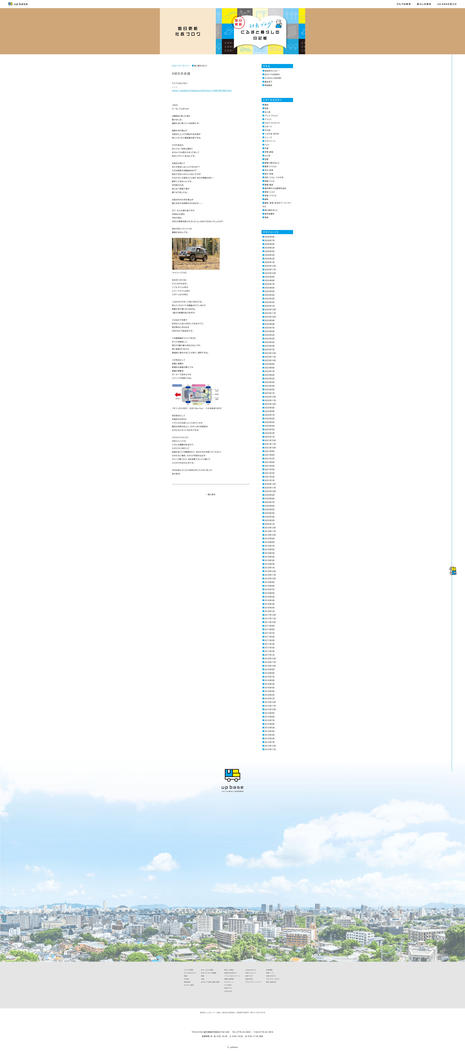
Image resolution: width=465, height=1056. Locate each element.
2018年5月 (270, 597)
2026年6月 (270, 244)
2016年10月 (270, 666)
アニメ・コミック (271, 116)
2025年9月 (270, 277)
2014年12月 (270, 746)
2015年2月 (270, 738)
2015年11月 (270, 706)
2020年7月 (270, 502)
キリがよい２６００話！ (273, 78)
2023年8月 (270, 368)
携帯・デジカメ (271, 166)
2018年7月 (270, 589)
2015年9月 (270, 713)
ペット (267, 145)
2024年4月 (270, 339)
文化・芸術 (269, 170)
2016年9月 (270, 669)
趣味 (266, 199)
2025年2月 (270, 302)
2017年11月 (270, 618)
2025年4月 (270, 295)
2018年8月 (270, 586)
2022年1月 (270, 437)
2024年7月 (270, 328)
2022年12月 (270, 397)
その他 (267, 130)
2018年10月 (270, 579)
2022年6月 (270, 419)
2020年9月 (270, 495)
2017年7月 (270, 633)
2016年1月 (270, 698)
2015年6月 (270, 724)
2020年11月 (270, 488)
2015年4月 (270, 731)
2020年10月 (270, 491)
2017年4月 (270, 644)
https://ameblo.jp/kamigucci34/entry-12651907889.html (202, 90)
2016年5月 (270, 684)
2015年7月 (270, 720)
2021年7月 (270, 459)
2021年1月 (270, 480)
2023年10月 (270, 360)
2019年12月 (270, 528)
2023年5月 (270, 379)
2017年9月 (270, 626)
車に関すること (200, 66)
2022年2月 (270, 433)
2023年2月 (270, 389)
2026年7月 (270, 240)
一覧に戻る (211, 494)
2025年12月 (270, 266)
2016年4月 (270, 688)
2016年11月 (270, 662)
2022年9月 (270, 408)
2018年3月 (270, 604)
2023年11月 (270, 357)
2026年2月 (270, 259)
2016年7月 (270, 677)
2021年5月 (270, 466)
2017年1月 (270, 655)
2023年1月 (270, 393)
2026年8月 (270, 237)
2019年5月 (270, 553)
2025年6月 (270, 288)
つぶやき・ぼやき (272, 134)
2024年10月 (270, 317)
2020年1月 (270, 524)
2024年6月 (270, 331)
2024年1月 (270, 349)
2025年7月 (270, 284)
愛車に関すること (272, 163)
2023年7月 (270, 371)
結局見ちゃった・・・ (272, 71)
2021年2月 (270, 477)
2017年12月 (270, 615)
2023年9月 (270, 364)
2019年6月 (270, 549)
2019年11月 (270, 531)
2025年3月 (270, 299)
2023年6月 (270, 375)
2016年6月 (270, 680)
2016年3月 (270, 691)
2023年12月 (270, 353)
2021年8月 (270, 455)
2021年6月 (270, 462)
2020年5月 (270, 509)
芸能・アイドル (271, 196)
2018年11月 (270, 575)
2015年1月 (270, 742)
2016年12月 (270, 658)
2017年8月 (270, 629)
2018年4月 (270, 600)
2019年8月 (270, 542)
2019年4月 (270, 557)
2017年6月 (270, 637)
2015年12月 (270, 702)
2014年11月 (270, 749)
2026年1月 (270, 262)
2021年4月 (270, 469)
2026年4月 (270, 251)
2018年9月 (270, 582)
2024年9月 (270, 320)
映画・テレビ (270, 181)
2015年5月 (270, 728)
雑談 (266, 105)
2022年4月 (270, 426)
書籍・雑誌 (269, 185)
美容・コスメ (270, 192)
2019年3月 (270, 560)
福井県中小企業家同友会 (275, 188)
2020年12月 (270, 484)
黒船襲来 (268, 85)
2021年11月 (270, 444)
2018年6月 (270, 593)
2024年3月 (270, 342)
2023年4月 (270, 382)
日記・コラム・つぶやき (274, 177)
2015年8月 (270, 717)
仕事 (266, 148)
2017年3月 (270, 648)
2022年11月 (270, 400)
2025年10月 (270, 273)
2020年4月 (270, 513)
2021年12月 (270, 440)
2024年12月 (270, 309)
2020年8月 (270, 499)
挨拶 (266, 108)
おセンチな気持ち (272, 74)
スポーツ (268, 126)
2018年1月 (270, 611)
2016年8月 (270, 673)
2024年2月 (270, 346)
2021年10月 (270, 448)
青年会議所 (269, 214)
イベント (268, 119)
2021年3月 (270, 473)
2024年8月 (270, 324)
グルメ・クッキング (272, 123)
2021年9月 (270, 451)
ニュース (268, 137)
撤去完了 (268, 82)
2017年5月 (270, 640)
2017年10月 (270, 622)
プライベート (270, 141)
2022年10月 (270, 404)
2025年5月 (270, 291)
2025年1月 (270, 306)
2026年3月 (270, 255)
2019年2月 (270, 564)
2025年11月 (270, 269)
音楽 (266, 217)
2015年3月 (270, 735)
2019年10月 (270, 535)
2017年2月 (270, 651)
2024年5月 (270, 335)
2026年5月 (270, 248)
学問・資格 (269, 152)
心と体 (267, 156)
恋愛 (266, 159)
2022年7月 (270, 415)
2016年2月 (270, 695)
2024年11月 (270, 313)
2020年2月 (270, 520)
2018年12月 (270, 571)
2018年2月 (270, 608)
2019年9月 (270, 539)
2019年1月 (270, 568)
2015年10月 (270, 709)
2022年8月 (270, 411)
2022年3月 (270, 429)
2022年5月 (270, 422)
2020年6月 (270, 506)
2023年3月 (270, 386)
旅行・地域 (269, 174)
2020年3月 (270, 517)
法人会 (267, 112)
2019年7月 (270, 546)
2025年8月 (270, 280)
